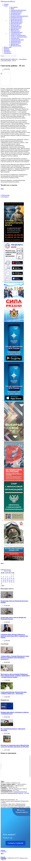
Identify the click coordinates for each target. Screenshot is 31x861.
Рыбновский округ (16, 28)
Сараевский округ (16, 33)
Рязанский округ (15, 31)
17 (1, 580)
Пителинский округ (16, 23)
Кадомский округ (16, 14)
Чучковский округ (16, 42)
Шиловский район (16, 45)
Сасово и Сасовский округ (18, 35)
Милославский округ (17, 20)
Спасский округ (15, 38)
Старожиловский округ (17, 39)
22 (11, 580)
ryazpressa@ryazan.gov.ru (20, 791)
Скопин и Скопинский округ (19, 36)
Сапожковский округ (17, 32)
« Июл (2, 585)
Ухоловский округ (16, 41)
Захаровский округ (16, 13)
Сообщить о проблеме (15, 843)
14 (9, 578)
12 (5, 578)
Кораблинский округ (16, 19)
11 (3, 578)
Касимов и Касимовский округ (19, 16)
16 (13, 578)
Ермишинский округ (16, 11)
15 (11, 578)
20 (7, 580)
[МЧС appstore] (14, 400)
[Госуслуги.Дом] (14, 281)
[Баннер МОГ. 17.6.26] (14, 560)
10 (1, 578)
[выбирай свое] (14, 440)
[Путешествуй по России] (14, 480)
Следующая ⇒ (5, 196)
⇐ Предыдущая (5, 195)
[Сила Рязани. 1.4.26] (14, 321)
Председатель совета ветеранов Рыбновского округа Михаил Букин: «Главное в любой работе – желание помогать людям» (15, 675)
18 (3, 580)
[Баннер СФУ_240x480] (14, 520)
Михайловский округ (17, 22)
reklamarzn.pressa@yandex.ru (15, 793)
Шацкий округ (15, 44)
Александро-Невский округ (18, 10)
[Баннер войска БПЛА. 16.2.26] (14, 241)
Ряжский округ (15, 29)
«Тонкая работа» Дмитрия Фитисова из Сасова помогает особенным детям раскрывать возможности (15, 657)
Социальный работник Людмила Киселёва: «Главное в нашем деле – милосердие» (14, 692)
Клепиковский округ (16, 17)
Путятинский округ (16, 26)
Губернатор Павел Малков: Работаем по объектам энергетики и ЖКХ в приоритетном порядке (14, 636)
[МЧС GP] (14, 361)
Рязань (12, 8)
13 (7, 578)
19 (5, 580)
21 (9, 580)
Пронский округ (15, 25)
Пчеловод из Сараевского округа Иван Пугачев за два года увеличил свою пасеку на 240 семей (15, 745)
